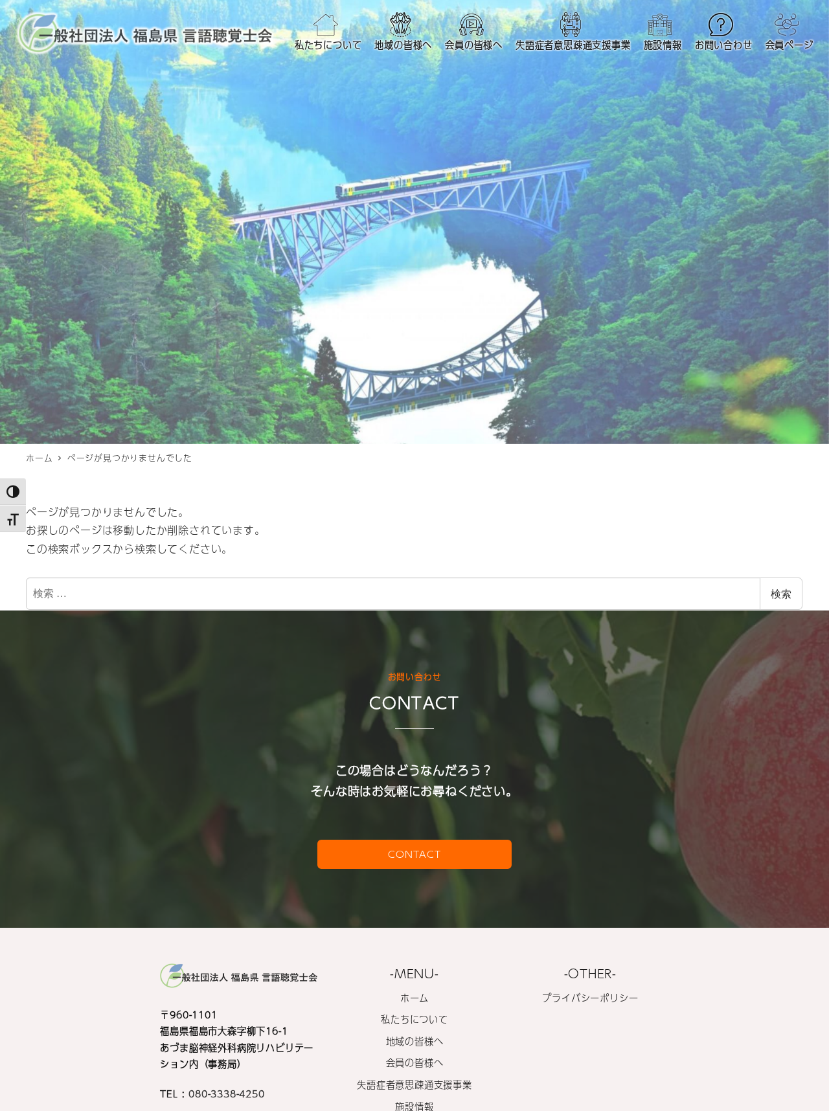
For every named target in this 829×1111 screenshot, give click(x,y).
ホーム (414, 998)
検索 (781, 593)
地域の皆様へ (415, 1041)
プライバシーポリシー (590, 998)
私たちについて (414, 1019)
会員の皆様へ (415, 1062)
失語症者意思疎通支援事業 (414, 1084)
